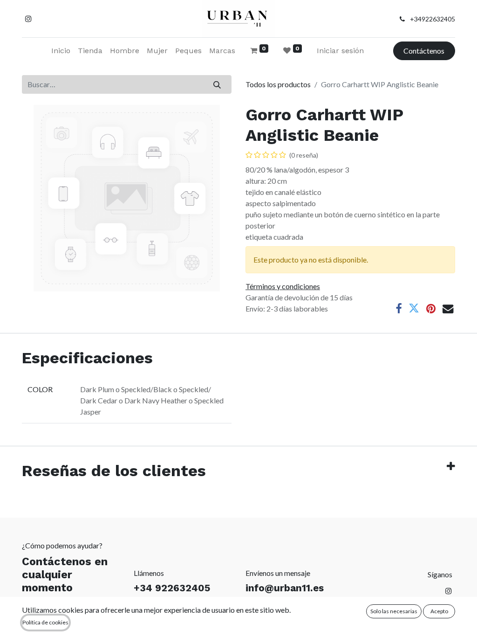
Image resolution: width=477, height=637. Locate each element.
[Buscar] (217, 84)
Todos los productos (278, 84)
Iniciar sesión (340, 50)
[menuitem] (61, 51)
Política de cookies (45, 622)
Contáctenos (423, 50)
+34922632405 (432, 19)
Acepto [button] (439, 611)
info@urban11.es (284, 588)
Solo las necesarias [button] (393, 611)
